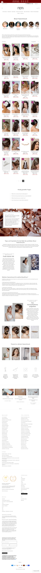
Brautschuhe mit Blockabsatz (24, 440)
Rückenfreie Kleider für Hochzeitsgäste (26, 426)
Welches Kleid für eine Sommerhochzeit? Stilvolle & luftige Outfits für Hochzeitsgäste (10, 460)
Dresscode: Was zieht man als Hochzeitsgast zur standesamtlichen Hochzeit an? (10, 464)
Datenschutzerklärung (24, 489)
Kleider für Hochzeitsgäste (34, 11)
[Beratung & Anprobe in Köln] (33, 392)
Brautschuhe (13, 11)
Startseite (20, 408)
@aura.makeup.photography (12, 519)
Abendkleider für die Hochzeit (25, 437)
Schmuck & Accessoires (19, 11)
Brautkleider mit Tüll (4, 432)
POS (16, 569)
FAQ (21, 477)
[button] (5, 26)
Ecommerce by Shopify (22, 569)
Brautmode (9, 11)
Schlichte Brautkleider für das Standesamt (7, 447)
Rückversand (22, 485)
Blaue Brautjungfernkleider (24, 425)
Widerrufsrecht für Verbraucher (25, 488)
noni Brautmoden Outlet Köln (6, 500)
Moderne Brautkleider (5, 418)
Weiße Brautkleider (4, 433)
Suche (22, 481)
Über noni (22, 13)
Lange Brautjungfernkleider (24, 436)
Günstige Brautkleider (5, 421)
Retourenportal (23, 486)
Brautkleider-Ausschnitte (24, 418)
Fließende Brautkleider (5, 437)
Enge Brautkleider (4, 440)
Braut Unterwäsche (27, 11)
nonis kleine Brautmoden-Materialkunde (26, 421)
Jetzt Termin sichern (33, 403)
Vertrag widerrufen (24, 493)
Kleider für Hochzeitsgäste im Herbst (26, 433)
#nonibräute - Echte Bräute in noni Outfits (7, 511)
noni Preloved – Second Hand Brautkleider (7, 501)
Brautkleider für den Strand (5, 448)
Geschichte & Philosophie (5, 504)
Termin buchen (4, 11)
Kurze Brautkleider (4, 429)
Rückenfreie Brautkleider (5, 425)
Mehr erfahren (20, 401)
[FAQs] (8, 392)
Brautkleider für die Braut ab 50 (6, 444)
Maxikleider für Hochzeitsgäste (25, 429)
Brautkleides (11, 260)
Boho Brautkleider (4, 422)
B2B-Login (22, 500)
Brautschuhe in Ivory (23, 443)
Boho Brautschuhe (23, 444)
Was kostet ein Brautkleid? (5, 455)
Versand (10, 514)
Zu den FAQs (8, 400)
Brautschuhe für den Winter (24, 448)
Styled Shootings (23, 422)
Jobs (2, 508)
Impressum (22, 492)
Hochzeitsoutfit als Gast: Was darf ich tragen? (8, 462)
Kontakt (22, 482)
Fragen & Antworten (4, 3)
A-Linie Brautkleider (4, 436)
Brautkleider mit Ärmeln (5, 426)
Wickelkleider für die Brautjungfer (25, 432)
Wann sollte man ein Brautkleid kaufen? (7, 456)
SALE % (19, 13)
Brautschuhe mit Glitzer (24, 447)
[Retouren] (20, 392)
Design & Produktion (4, 505)
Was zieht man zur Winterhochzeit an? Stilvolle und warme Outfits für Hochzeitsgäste (10, 458)
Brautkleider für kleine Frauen (6, 443)
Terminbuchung (23, 478)
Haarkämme (15, 224)
